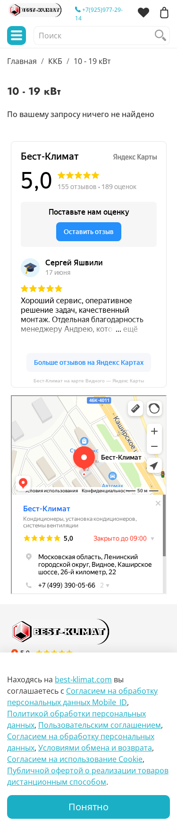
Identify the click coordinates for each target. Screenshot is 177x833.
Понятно (88, 806)
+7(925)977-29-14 (99, 14)
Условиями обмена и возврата (95, 747)
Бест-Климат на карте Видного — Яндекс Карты (89, 380)
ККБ (55, 61)
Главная (22, 61)
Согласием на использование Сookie (75, 759)
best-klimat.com (83, 679)
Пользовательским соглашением (99, 725)
